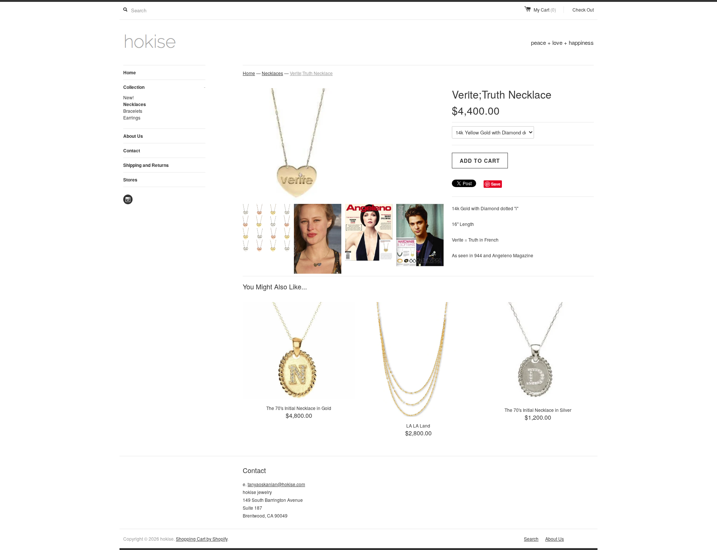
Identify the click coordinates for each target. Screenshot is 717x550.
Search (531, 538)
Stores (130, 179)
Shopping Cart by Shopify (201, 538)
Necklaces (134, 104)
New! (128, 97)
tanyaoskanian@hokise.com (276, 484)
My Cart (545, 9)
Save (495, 184)
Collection (164, 87)
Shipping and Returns (146, 165)
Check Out (583, 9)
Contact (131, 150)
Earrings (131, 117)
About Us (133, 136)
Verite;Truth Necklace (311, 73)
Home (129, 72)
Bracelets (132, 111)
